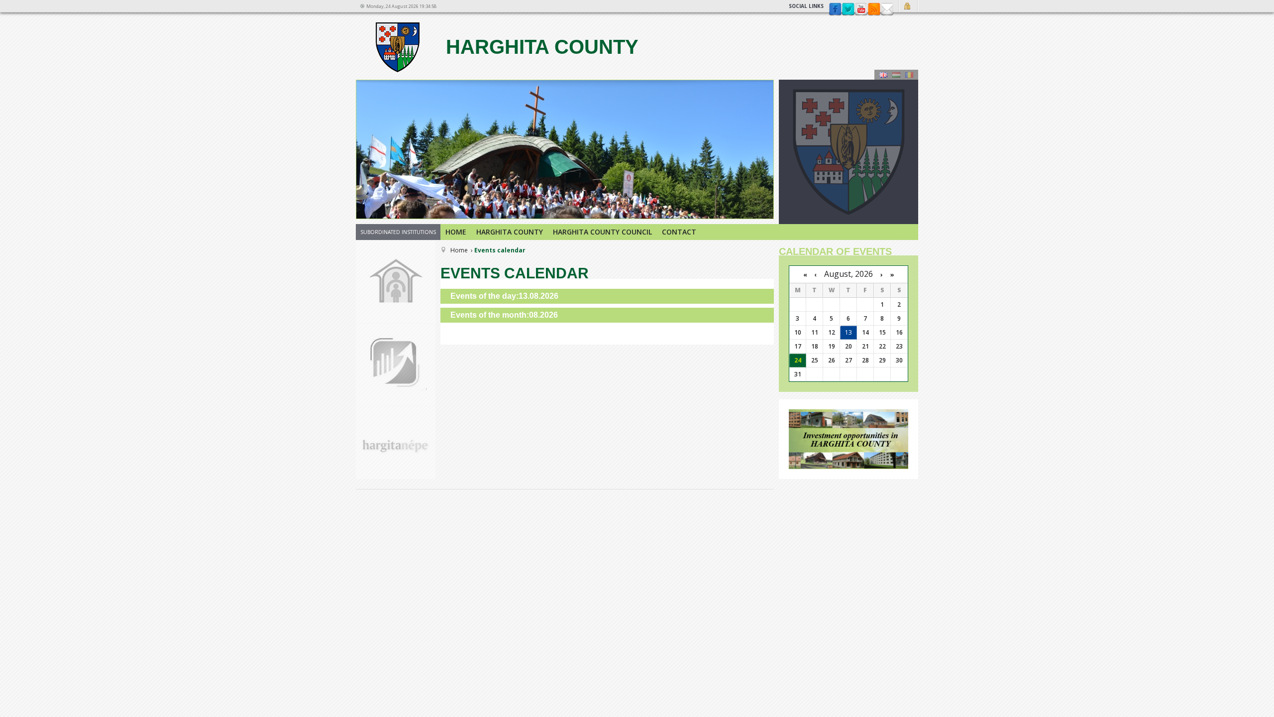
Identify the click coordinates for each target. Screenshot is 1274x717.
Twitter (848, 9)
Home (455, 232)
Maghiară (896, 75)
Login (908, 6)
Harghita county (539, 47)
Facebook (835, 9)
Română (909, 75)
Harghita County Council (602, 232)
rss (873, 9)
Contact (886, 9)
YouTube (860, 9)
